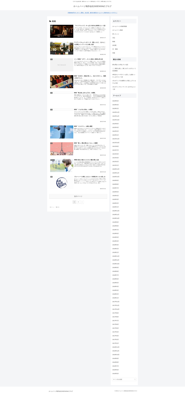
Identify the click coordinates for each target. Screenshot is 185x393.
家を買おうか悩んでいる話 (120, 64)
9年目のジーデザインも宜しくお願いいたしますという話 (123, 76)
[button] (135, 379)
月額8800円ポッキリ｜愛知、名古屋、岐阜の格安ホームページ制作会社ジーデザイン (92, 12)
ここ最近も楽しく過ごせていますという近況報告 (124, 69)
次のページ (78, 196)
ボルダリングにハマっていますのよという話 (124, 88)
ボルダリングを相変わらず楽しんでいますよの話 (124, 82)
